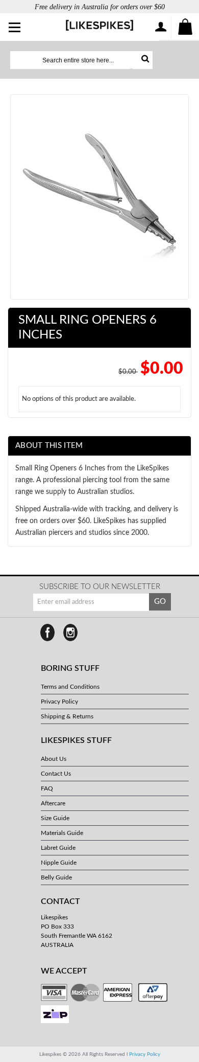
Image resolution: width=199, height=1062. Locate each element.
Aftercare (53, 803)
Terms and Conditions (70, 687)
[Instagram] (70, 632)
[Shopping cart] (186, 27)
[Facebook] (47, 632)
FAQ (47, 788)
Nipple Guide (59, 863)
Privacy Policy (59, 701)
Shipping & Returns (67, 716)
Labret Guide (58, 848)
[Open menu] (15, 28)
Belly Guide (56, 877)
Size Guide (55, 818)
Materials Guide (62, 833)
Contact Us (56, 774)
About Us (53, 759)
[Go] (143, 60)
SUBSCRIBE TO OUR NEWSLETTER (99, 587)
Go (160, 601)
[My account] (160, 27)
